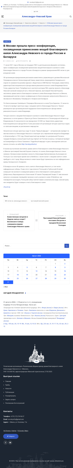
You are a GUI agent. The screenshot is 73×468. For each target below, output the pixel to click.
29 (55, 278)
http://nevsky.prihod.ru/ (29, 144)
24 (8, 278)
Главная (8, 381)
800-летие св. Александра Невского (16, 201)
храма (52, 461)
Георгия (34, 313)
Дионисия (60, 310)
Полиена (20, 310)
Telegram (11, 436)
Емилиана (32, 310)
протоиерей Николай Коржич (40, 201)
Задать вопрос (10, 399)
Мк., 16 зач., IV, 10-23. (29, 324)
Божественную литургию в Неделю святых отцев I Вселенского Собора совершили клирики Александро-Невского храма (18, 221)
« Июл (5, 287)
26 (27, 278)
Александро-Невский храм (37, 16)
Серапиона (11, 310)
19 (27, 275)
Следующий (59, 215)
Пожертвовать (10, 396)
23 (65, 275)
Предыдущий (14, 214)
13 (36, 271)
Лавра (55, 308)
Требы (7, 385)
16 (65, 271)
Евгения (19, 318)
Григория (62, 315)
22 (55, 275)
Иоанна (27, 313)
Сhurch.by (6, 187)
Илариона (52, 310)
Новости (8, 388)
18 (18, 275)
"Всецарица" (60, 318)
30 (65, 278)
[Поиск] (71, 16)
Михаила (27, 318)
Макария (10, 315)
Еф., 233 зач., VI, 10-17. (48, 324)
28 (46, 278)
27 (36, 278)
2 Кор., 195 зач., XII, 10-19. (12, 324)
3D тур (36, 11)
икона (49, 308)
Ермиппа (6, 313)
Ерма (5, 310)
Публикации (9, 392)
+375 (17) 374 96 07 (17, 416)
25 (18, 278)
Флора (44, 308)
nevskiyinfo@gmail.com (37, 2)
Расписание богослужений (14, 403)
